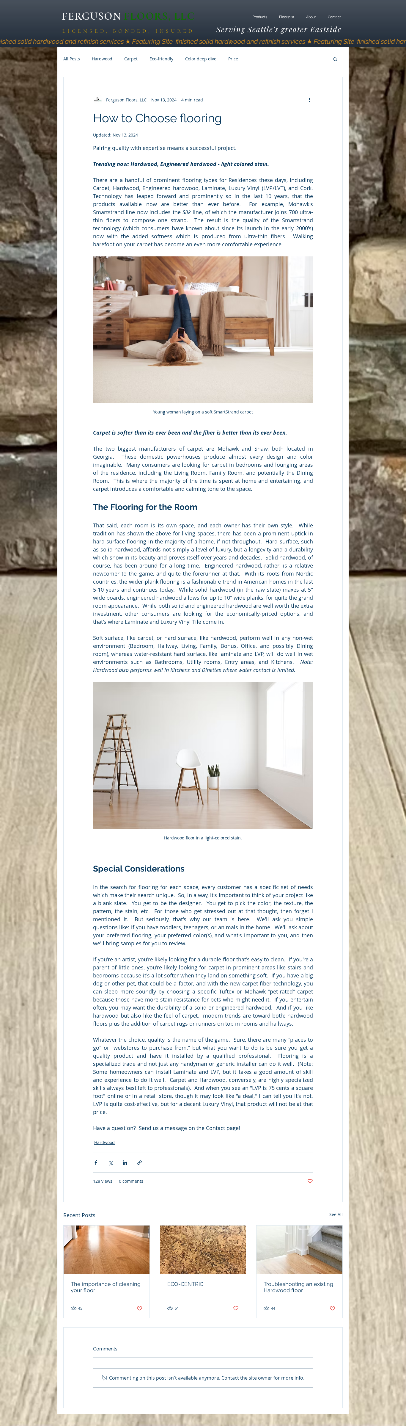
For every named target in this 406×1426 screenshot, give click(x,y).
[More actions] (309, 99)
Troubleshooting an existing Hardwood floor (298, 1287)
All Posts (71, 59)
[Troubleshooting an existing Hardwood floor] (299, 1250)
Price (233, 59)
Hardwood (102, 59)
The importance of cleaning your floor (106, 1287)
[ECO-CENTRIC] (203, 1250)
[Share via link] (139, 1162)
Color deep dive (200, 59)
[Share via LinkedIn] (125, 1162)
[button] (335, 59)
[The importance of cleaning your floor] (107, 1250)
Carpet (131, 59)
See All (336, 1214)
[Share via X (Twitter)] (110, 1162)
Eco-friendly (161, 59)
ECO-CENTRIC (185, 1284)
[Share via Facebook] (96, 1162)
